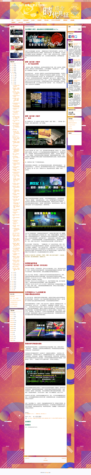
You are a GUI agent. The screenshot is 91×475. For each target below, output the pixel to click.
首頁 (12, 20)
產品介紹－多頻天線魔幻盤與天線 (77, 60)
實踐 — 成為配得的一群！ (16, 154)
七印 (28, 418)
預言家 (11, 332)
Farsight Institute (72, 124)
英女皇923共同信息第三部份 (16, 197)
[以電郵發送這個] (36, 416)
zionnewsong (71, 120)
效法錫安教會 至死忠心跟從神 (16, 104)
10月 (14, 77)
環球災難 (46, 20)
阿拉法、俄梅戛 (33, 418)
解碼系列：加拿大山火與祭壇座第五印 (16, 187)
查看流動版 (46, 460)
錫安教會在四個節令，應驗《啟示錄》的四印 (16, 117)
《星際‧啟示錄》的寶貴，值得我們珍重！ (16, 206)
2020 (13, 65)
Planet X (18, 20)
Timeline (28, 22)
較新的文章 (27, 458)
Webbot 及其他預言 (55, 20)
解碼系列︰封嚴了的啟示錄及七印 (16, 264)
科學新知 (12, 330)
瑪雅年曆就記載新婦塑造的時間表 (16, 106)
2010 (13, 289)
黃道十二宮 (51, 418)
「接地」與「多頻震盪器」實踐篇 (77, 69)
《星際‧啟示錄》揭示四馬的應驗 (16, 203)
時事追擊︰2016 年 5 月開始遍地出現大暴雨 (16, 92)
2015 (13, 281)
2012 (13, 286)
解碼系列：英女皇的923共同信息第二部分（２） (16, 261)
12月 (14, 73)
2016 (13, 72)
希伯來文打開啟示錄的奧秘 (16, 167)
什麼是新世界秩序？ (14, 302)
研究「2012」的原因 (14, 298)
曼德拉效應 (25, 20)
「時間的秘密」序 (77, 93)
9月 (13, 78)
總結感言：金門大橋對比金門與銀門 (16, 235)
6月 (13, 83)
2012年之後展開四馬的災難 (16, 210)
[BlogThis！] (37, 416)
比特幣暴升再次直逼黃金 (16, 96)
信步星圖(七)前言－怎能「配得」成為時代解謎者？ (16, 100)
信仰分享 (12, 320)
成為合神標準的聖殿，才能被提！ (16, 124)
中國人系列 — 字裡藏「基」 (77, 44)
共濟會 (11, 318)
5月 (13, 272)
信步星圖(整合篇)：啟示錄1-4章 (16, 157)
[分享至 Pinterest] (40, 416)
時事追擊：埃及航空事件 (16, 226)
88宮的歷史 (15, 129)
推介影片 (12, 336)
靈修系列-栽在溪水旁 (73, 122)
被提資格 (46, 418)
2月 (13, 277)
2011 (13, 288)
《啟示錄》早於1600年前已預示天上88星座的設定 (16, 133)
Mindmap (21, 22)
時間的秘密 (12, 296)
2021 (13, 63)
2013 (13, 284)
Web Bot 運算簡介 (13, 306)
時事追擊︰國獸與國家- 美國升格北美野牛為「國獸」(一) (16, 240)
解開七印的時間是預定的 (16, 251)
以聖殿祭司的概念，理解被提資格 (16, 126)
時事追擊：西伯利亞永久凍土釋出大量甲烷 (16, 138)
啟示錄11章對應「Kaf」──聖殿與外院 (16, 176)
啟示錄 (32, 20)
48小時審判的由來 (13, 304)
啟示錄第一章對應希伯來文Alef (16, 184)
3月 (13, 275)
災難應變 (72, 20)
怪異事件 (13, 22)
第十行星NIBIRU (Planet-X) (15, 300)
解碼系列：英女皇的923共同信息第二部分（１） (16, 257)
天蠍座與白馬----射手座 (16, 223)
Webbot (11, 314)
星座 (37, 418)
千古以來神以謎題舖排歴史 (16, 86)
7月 (13, 82)
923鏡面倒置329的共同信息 (16, 161)
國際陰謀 (65, 20)
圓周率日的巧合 (16, 136)
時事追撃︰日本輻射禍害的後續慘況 (16, 142)
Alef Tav (64, 418)
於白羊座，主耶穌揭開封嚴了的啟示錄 (16, 269)
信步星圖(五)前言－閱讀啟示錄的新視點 (16, 191)
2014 (13, 282)
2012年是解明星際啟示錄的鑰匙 (16, 249)
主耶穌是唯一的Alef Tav (16, 109)
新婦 (54, 418)
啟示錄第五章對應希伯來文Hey (16, 173)
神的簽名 (39, 418)
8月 (13, 80)
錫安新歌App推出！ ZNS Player (15, 146)
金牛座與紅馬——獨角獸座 (16, 221)
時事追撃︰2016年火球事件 (16, 170)
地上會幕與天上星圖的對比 (16, 254)
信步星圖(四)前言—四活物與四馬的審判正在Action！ (16, 230)
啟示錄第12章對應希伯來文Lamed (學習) (16, 164)
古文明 (11, 334)
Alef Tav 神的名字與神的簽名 (16, 112)
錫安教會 (60, 418)
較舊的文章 (64, 458)
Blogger (47, 472)
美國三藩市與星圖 (16, 233)
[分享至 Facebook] (39, 416)
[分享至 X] (38, 416)
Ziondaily (70, 128)
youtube (70, 126)
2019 (13, 67)
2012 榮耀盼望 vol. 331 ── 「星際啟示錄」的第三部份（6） (36, 413)
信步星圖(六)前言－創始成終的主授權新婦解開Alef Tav (16, 151)
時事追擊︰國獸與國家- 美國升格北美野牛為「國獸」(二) (16, 245)
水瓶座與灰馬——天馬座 (16, 213)
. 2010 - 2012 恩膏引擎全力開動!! (28, 5)
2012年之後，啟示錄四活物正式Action (16, 200)
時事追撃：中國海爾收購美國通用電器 (16, 89)
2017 (13, 70)
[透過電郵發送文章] (34, 416)
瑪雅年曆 (56, 418)
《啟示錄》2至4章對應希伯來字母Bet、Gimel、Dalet (16, 180)
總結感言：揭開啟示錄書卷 (16, 194)
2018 (13, 68)
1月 (13, 279)
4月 (13, 274)
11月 (14, 75)
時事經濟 (39, 20)
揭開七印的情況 (16, 266)
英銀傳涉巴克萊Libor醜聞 (77, 81)
